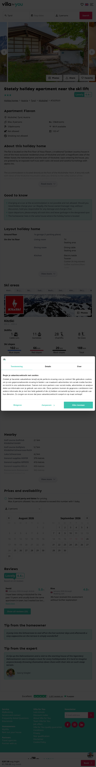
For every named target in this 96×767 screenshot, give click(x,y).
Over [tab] (79, 366)
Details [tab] (48, 366)
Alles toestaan (78, 405)
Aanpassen (47, 405)
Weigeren (17, 405)
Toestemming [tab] (17, 366)
